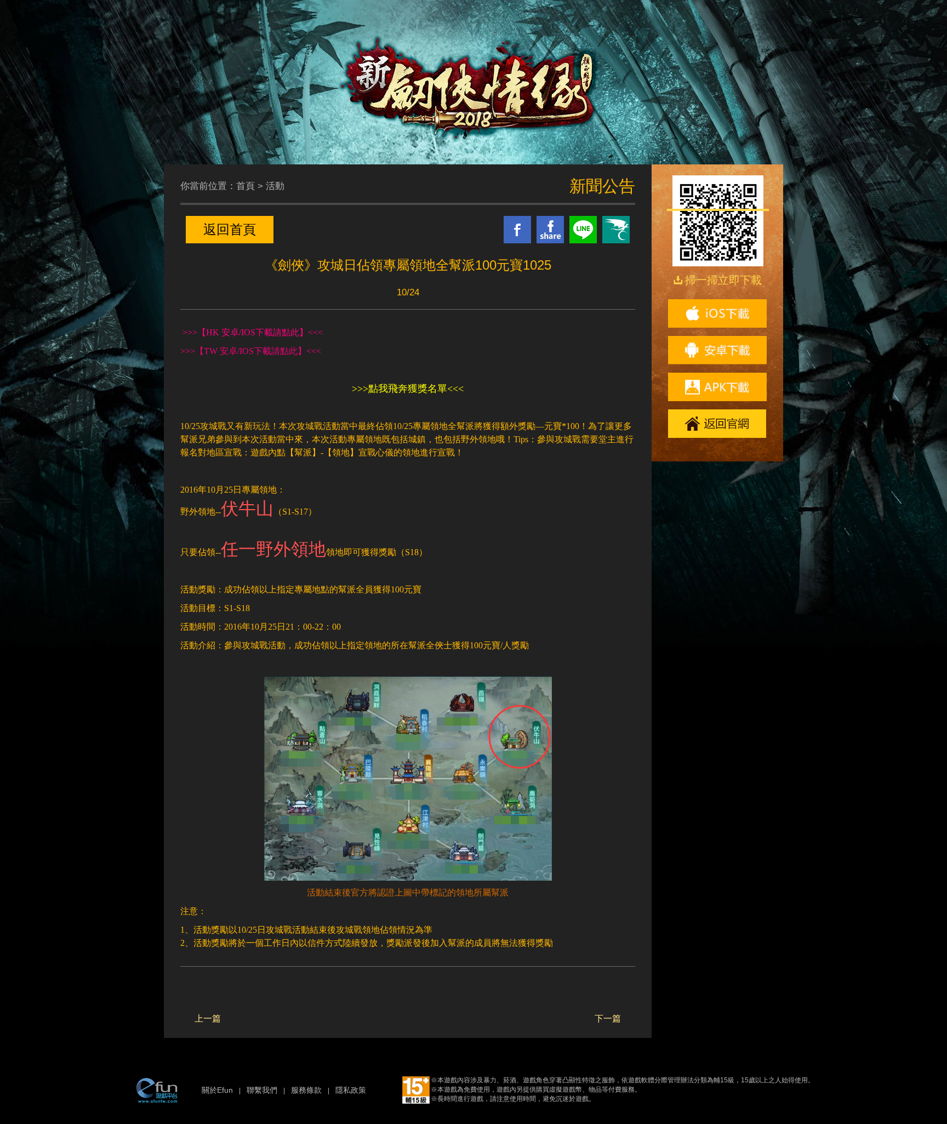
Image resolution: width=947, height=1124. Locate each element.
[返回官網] (717, 423)
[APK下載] (717, 387)
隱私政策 (350, 1090)
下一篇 (608, 1018)
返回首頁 (229, 229)
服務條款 (306, 1090)
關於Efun (217, 1090)
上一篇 (208, 1018)
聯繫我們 (262, 1090)
